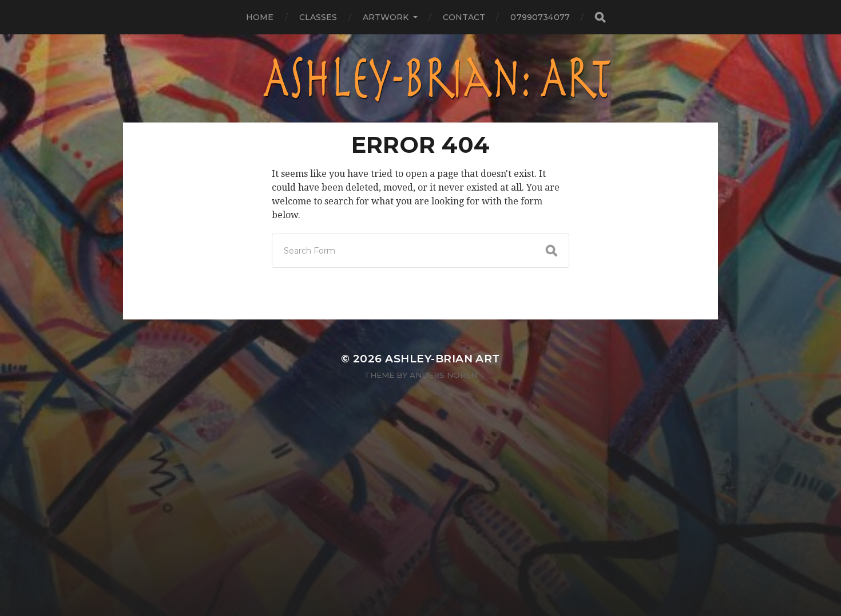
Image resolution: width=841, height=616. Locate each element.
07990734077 (540, 17)
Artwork (386, 17)
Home (260, 17)
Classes (318, 17)
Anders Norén (443, 375)
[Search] (599, 17)
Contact (464, 17)
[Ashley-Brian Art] (420, 78)
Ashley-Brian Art (442, 358)
